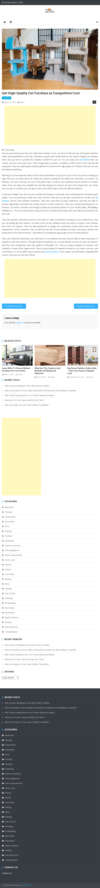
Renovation (9, 612)
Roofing (8, 622)
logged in (19, 322)
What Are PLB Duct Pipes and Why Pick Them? (24, 400)
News (7, 584)
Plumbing (9, 598)
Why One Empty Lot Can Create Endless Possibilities (27, 405)
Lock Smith (9, 574)
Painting (8, 588)
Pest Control (10, 593)
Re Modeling (10, 603)
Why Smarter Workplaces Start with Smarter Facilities (27, 386)
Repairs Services (11, 617)
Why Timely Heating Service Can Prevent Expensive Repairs (30, 395)
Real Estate (9, 608)
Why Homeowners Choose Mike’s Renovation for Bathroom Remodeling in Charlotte (40, 390)
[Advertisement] (50, 125)
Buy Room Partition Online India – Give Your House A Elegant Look (81, 371)
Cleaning (8, 512)
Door (7, 526)
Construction (10, 517)
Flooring (8, 531)
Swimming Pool (11, 627)
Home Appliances (12, 550)
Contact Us (6, 873)
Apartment (9, 507)
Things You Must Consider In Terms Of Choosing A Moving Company (87, 306)
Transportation (11, 632)
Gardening (9, 540)
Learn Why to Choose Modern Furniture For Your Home (16, 369)
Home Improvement (13, 555)
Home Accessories (13, 545)
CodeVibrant (26, 885)
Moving (8, 579)
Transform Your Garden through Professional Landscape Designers (15, 306)
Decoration (9, 521)
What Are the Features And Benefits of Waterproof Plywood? (47, 371)
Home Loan (10, 560)
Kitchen (8, 569)
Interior (8, 564)
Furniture (6, 98)
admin (22, 102)
